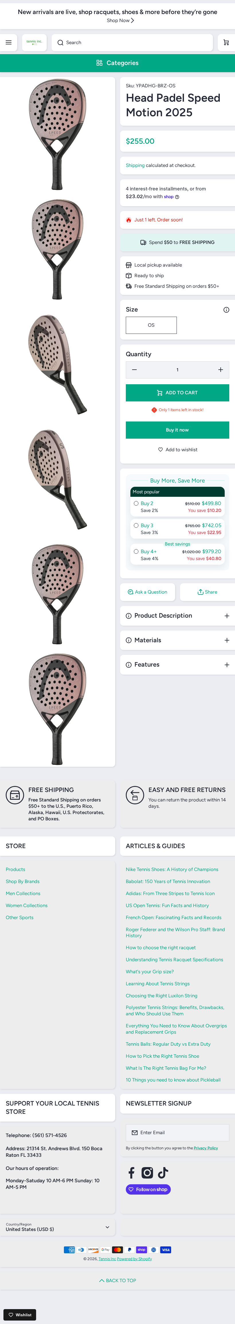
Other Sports (20, 917)
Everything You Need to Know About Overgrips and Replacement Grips (176, 1029)
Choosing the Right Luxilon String (161, 995)
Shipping (135, 165)
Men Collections (23, 893)
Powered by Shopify (134, 1258)
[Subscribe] (221, 1132)
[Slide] (226, 310)
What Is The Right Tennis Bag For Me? (166, 1068)
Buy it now (177, 430)
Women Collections (27, 905)
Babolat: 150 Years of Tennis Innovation (168, 881)
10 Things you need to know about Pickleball (173, 1080)
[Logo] (34, 42)
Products (15, 869)
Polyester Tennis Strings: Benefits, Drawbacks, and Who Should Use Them (175, 1010)
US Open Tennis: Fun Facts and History (167, 905)
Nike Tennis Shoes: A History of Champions (172, 869)
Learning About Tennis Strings (158, 983)
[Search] (57, 42)
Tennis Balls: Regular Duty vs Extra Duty (168, 1044)
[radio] (177, 502)
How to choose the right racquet (161, 947)
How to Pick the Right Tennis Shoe (162, 1056)
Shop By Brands (23, 881)
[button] (226, 42)
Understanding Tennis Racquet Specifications (174, 959)
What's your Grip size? (150, 971)
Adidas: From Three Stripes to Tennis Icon (170, 893)
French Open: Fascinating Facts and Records (174, 917)
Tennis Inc (107, 1258)
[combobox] (132, 42)
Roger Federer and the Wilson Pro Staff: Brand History (175, 933)
